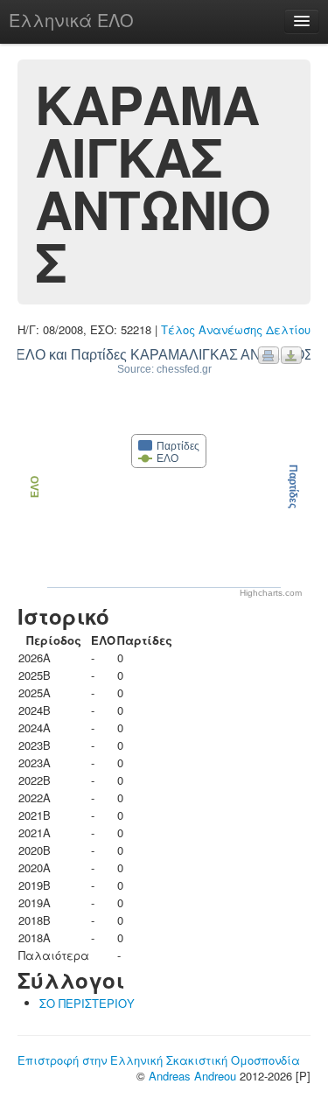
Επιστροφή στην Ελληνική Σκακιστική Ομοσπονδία (158, 1060)
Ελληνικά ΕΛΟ (71, 19)
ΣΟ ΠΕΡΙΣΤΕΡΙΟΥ (87, 1003)
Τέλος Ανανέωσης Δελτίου (236, 329)
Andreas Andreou (192, 1075)
